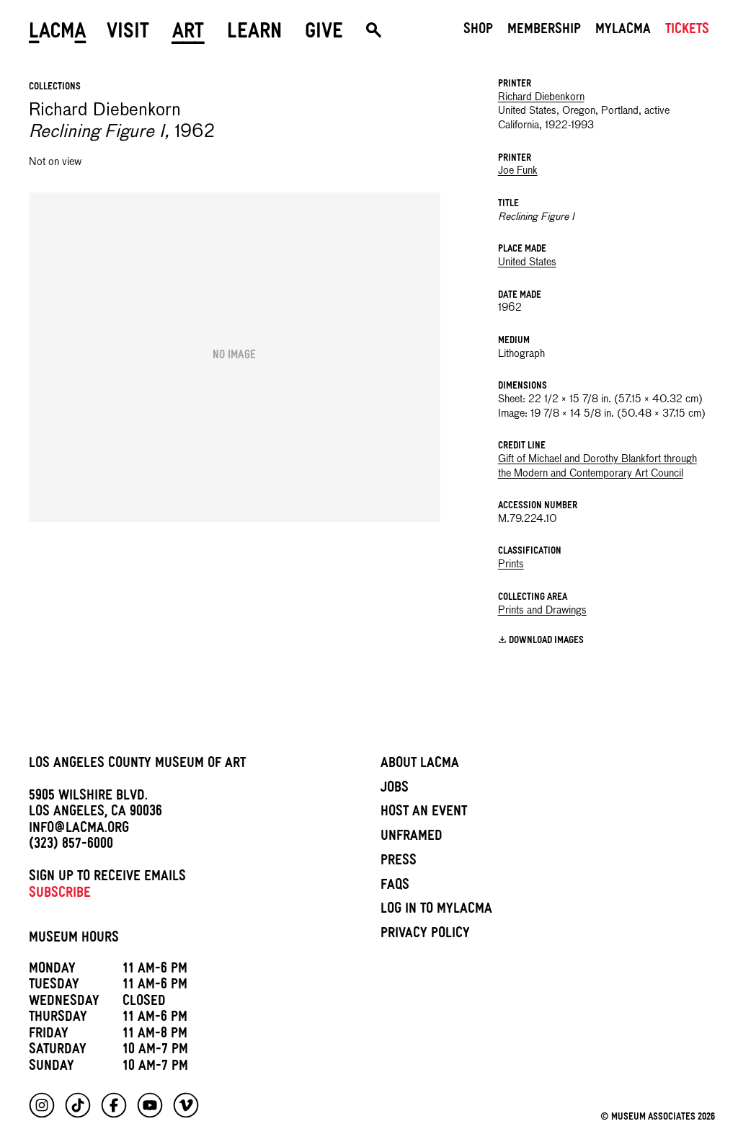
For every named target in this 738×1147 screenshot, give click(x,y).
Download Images (546, 641)
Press (399, 862)
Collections (55, 87)
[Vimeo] (186, 1105)
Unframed (412, 838)
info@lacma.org (79, 830)
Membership (544, 31)
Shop (478, 31)
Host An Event (424, 813)
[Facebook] (114, 1105)
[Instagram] (42, 1105)
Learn (254, 34)
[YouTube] (150, 1105)
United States (527, 262)
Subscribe (60, 895)
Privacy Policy (425, 935)
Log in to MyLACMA (436, 910)
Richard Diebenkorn (541, 97)
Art (188, 34)
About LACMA (420, 765)
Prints (511, 564)
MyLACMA (623, 31)
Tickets (687, 31)
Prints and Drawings (542, 611)
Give (324, 34)
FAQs (395, 887)
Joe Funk (518, 171)
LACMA (57, 34)
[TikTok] (78, 1105)
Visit (128, 34)
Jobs (395, 789)
